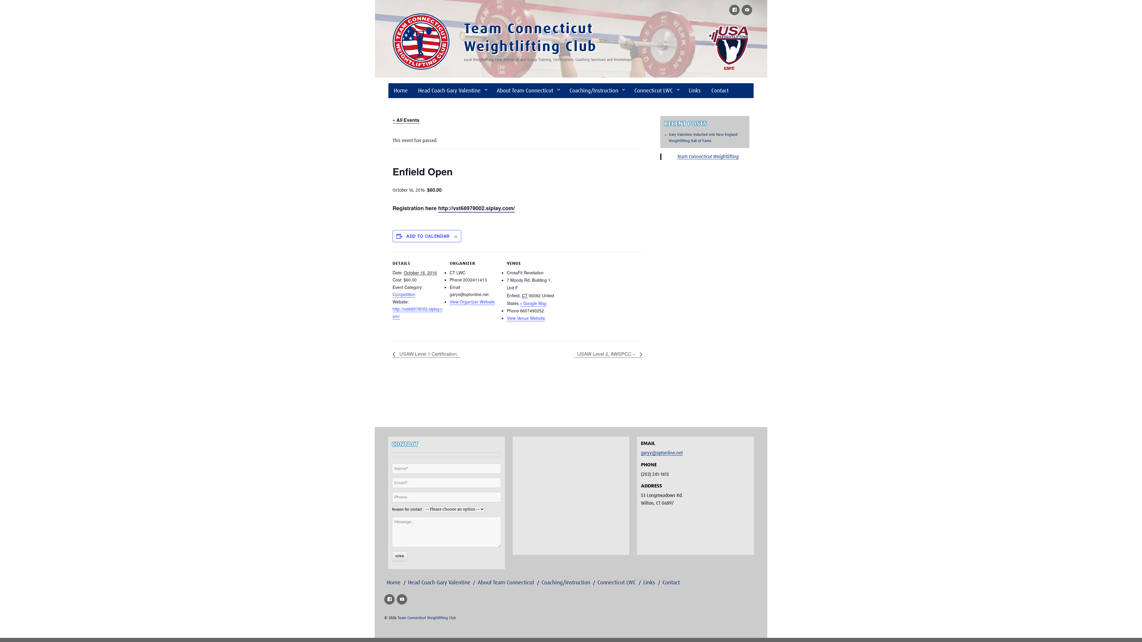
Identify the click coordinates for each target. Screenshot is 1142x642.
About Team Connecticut (525, 91)
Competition (404, 294)
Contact (720, 91)
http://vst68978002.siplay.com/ (476, 208)
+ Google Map (533, 303)
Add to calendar (428, 236)
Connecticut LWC (653, 91)
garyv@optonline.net (662, 453)
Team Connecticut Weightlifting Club (427, 618)
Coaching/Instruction (594, 91)
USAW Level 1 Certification (427, 353)
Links (695, 91)
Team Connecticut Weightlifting (708, 156)
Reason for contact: (407, 510)
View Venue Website (526, 318)
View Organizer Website (472, 302)
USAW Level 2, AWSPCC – (607, 353)
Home (401, 91)
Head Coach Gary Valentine (449, 91)
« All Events (406, 120)
